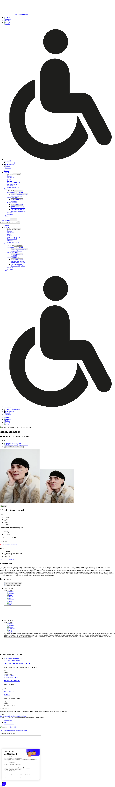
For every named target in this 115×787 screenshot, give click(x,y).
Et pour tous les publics (17, 209)
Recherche (8, 168)
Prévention (10, 212)
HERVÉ (7, 695)
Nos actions (7, 189)
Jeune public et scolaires (17, 206)
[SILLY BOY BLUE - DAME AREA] (13, 658)
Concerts (6, 171)
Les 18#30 (14, 201)
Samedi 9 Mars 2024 (9, 691)
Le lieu (9, 179)
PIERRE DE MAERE (12, 681)
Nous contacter (8, 720)
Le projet (9, 176)
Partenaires (10, 185)
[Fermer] (3, 506)
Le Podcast (10, 214)
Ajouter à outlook (18, 443)
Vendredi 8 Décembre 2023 (11, 677)
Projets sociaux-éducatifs (18, 208)
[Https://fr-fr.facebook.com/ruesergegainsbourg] (7, 17)
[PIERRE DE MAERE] (9, 675)
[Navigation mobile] (13, 219)
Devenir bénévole (12, 184)
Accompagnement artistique (15, 192)
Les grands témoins (16, 196)
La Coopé (6, 172)
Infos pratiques (9, 164)
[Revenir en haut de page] (1, 786)
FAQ (5, 722)
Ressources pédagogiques (18, 211)
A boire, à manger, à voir (16, 446)
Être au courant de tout (6, 716)
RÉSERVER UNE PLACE (8, 559)
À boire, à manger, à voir (12, 163)
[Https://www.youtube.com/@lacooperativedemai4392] (7, 24)
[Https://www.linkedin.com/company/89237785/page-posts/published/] (7, 22)
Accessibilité (5, 545)
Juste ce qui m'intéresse (19, 716)
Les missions (10, 177)
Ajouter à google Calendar (20, 445)
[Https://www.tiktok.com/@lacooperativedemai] (7, 20)
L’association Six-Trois (13, 182)
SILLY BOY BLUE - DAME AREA (17, 664)
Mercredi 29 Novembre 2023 (12, 660)
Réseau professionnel (13, 187)
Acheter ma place (5, 220)
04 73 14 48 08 (12, 727)
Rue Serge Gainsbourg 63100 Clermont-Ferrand (13, 730)
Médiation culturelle (13, 203)
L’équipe (9, 181)
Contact (7, 166)
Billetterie (6, 216)
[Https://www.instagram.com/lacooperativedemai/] (7, 19)
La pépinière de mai (12, 197)
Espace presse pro (9, 724)
